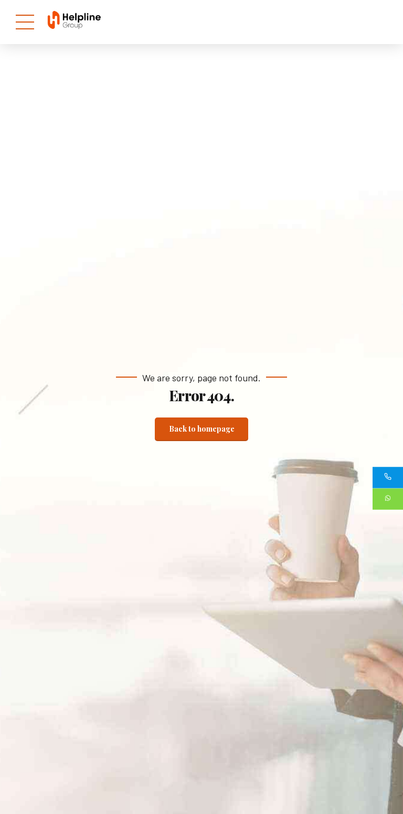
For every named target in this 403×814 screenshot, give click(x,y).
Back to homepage (202, 429)
